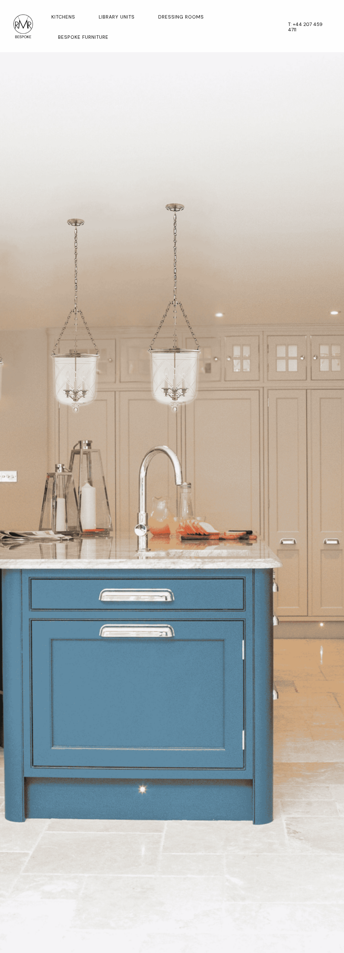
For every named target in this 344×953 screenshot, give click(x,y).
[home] (23, 27)
